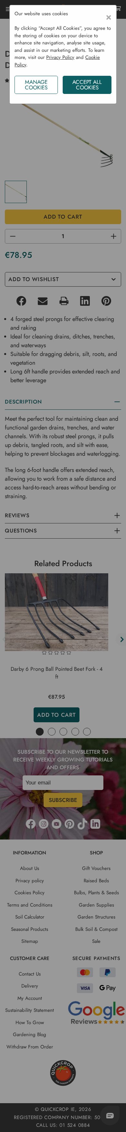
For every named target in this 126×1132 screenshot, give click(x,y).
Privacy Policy (60, 57)
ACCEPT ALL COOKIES (87, 84)
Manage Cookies (36, 84)
